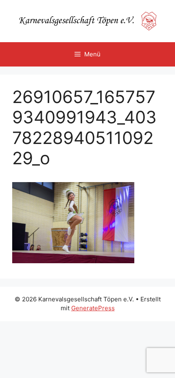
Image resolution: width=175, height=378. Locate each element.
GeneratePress (93, 308)
